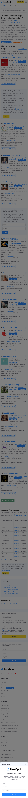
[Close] (26, 764)
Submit (14, 795)
